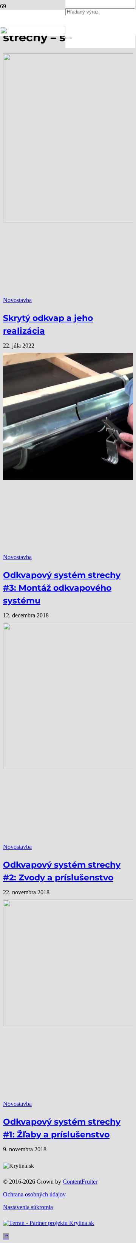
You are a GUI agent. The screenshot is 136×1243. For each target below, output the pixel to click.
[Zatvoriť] (68, 38)
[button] (6, 1236)
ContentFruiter (80, 1181)
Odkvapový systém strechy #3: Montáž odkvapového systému (62, 588)
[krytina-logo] (32, 32)
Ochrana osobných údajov (34, 1194)
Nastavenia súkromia (28, 1207)
